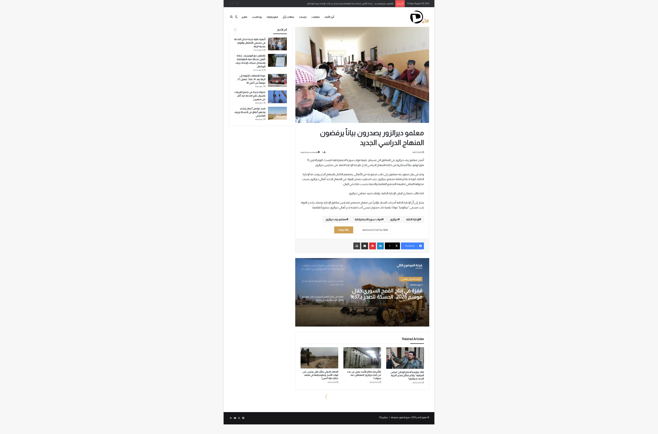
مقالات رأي (288, 17)
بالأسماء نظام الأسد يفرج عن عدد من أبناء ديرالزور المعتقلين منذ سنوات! (364, 375)
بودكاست (257, 17)
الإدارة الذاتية (412, 219)
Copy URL (343, 229)
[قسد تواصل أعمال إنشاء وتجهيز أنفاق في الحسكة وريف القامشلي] (277, 113)
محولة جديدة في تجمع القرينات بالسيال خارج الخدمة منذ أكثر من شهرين (249, 96)
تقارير (244, 17)
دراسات (303, 17)
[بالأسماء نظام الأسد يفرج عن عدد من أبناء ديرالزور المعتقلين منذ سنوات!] (362, 357)
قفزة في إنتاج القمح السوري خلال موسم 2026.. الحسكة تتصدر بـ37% (386, 293)
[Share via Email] (364, 245)
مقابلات (316, 17)
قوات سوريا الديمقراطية (368, 219)
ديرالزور (394, 219)
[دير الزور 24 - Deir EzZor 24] (419, 17)
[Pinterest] (372, 245)
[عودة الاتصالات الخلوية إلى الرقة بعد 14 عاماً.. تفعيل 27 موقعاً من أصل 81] (277, 80)
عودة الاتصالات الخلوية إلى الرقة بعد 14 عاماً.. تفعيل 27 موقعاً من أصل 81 (251, 79)
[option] (362, 292)
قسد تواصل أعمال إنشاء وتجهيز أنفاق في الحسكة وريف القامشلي (249, 112)
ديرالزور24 (383, 417)
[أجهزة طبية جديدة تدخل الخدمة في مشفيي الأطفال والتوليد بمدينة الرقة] (277, 43)
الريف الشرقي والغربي (411, 279)
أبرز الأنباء (329, 17)
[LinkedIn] (380, 245)
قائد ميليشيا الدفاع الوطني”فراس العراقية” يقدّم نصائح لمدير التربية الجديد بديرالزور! (407, 375)
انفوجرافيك (272, 17)
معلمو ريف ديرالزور (336, 219)
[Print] (356, 245)
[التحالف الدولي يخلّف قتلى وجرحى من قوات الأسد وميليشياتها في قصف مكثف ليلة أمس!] (319, 357)
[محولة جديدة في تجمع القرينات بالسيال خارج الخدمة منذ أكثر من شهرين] (277, 96)
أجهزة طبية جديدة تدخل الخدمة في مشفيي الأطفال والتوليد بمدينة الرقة (249, 43)
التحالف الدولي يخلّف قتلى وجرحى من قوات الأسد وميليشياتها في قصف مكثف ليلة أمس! (320, 375)
